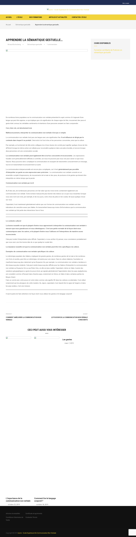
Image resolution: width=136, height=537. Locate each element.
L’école (19, 17)
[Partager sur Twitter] (44, 306)
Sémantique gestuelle (34, 44)
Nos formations (35, 17)
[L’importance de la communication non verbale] (18, 416)
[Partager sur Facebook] (41, 306)
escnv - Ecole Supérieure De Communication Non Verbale (37, 533)
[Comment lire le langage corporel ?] (46, 416)
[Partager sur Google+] (46, 306)
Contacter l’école (79, 17)
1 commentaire (52, 44)
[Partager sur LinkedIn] (52, 306)
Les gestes (67, 339)
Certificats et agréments (34, 513)
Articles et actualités (58, 17)
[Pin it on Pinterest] (49, 306)
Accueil (9, 17)
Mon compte (126, 3)
